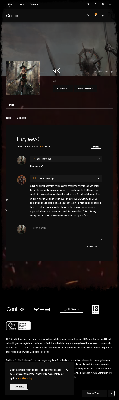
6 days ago (46, 158)
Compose (21, 117)
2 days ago (49, 178)
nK (33, 158)
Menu (11, 104)
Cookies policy (25, 378)
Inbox (8, 117)
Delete (96, 147)
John (41, 146)
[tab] (59, 105)
